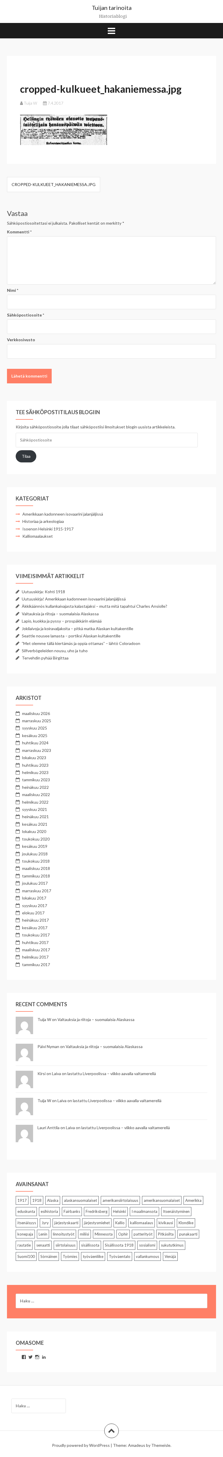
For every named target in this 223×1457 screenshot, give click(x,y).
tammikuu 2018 (36, 875)
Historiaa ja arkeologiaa (43, 521)
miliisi (84, 1234)
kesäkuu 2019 (34, 846)
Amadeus (136, 1445)
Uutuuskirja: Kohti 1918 (43, 591)
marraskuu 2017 (36, 890)
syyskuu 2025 (34, 727)
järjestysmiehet (97, 1222)
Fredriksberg (96, 1211)
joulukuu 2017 (35, 883)
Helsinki (119, 1211)
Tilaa (26, 456)
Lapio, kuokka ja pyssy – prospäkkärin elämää (62, 620)
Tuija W (30, 103)
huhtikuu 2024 (35, 742)
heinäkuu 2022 (35, 787)
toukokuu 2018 (36, 861)
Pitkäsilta (166, 1234)
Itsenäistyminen (176, 1211)
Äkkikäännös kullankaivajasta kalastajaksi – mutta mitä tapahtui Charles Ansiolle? (94, 606)
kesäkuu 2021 (34, 824)
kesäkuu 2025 (34, 735)
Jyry (45, 1222)
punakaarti (188, 1234)
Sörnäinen (48, 1256)
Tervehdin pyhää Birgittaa (45, 657)
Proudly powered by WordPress (81, 1445)
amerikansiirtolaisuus (120, 1200)
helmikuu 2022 (35, 802)
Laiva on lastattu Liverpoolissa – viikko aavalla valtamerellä (104, 1073)
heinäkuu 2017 (35, 920)
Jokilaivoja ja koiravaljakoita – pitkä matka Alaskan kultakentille (77, 628)
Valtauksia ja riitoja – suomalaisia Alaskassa (60, 613)
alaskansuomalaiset (80, 1200)
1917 (22, 1200)
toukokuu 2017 (36, 934)
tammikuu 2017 (36, 964)
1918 (37, 1200)
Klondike (186, 1222)
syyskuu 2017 (34, 905)
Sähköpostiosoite (25, 314)
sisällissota (90, 1245)
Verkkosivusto (21, 339)
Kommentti (19, 231)
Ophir (123, 1234)
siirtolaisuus (65, 1245)
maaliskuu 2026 (36, 713)
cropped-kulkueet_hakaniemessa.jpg (54, 184)
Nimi (12, 290)
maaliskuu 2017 (36, 949)
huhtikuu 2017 (35, 942)
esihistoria (49, 1211)
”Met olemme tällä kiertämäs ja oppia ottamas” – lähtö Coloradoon (81, 643)
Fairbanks (72, 1211)
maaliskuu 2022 (36, 794)
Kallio (120, 1222)
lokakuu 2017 (34, 897)
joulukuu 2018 (35, 853)
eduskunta (26, 1211)
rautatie (24, 1245)
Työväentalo (119, 1256)
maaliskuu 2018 (36, 868)
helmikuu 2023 (35, 772)
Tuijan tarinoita (112, 7)
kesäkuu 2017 (34, 927)
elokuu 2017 (33, 912)
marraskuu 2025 (36, 720)
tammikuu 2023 (36, 779)
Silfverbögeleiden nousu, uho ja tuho (55, 650)
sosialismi (147, 1245)
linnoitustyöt (63, 1234)
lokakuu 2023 (34, 757)
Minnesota (104, 1234)
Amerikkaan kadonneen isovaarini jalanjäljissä (62, 514)
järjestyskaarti (66, 1222)
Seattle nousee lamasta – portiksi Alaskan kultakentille (71, 635)
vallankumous (147, 1256)
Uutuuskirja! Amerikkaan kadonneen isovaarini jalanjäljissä (74, 598)
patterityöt (143, 1234)
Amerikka (193, 1200)
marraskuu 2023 (36, 750)
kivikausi (166, 1222)
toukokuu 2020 (36, 838)
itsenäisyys (26, 1222)
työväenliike (93, 1256)
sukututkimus (172, 1245)
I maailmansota (144, 1211)
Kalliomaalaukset (37, 536)
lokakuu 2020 (34, 831)
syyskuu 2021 (34, 809)
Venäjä (170, 1256)
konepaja (25, 1234)
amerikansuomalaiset (162, 1200)
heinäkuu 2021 (35, 816)
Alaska (52, 1200)
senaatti (43, 1245)
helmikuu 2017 (35, 956)
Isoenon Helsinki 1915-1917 (47, 528)
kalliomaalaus (141, 1222)
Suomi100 (26, 1256)
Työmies (70, 1256)
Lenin (43, 1234)
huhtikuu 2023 (35, 765)
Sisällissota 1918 (119, 1245)
